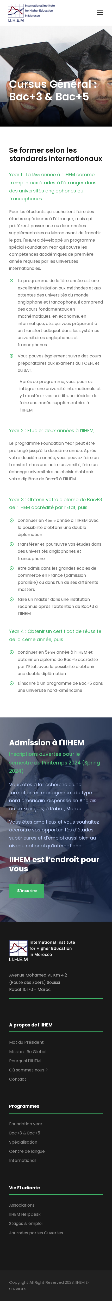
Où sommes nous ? (28, 1070)
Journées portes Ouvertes (36, 1233)
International (22, 1160)
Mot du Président (26, 1042)
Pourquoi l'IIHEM (25, 1061)
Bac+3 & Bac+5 (24, 1133)
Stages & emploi (25, 1223)
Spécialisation (23, 1142)
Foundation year (25, 1124)
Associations (22, 1205)
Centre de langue (27, 1151)
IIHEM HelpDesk (25, 1214)
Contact (17, 1079)
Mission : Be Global (27, 1052)
